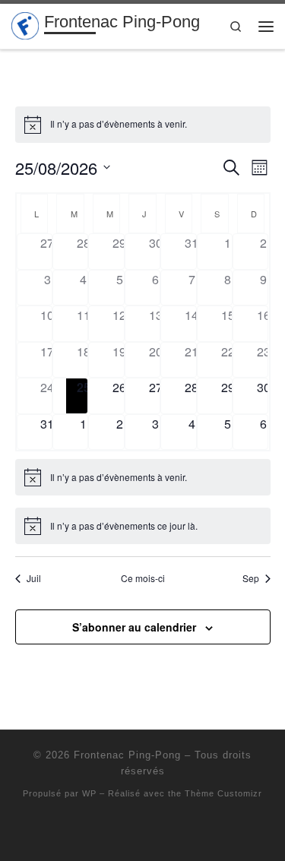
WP (89, 793)
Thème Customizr (223, 793)
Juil (34, 578)
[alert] (143, 124)
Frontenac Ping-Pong (127, 755)
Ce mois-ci (143, 578)
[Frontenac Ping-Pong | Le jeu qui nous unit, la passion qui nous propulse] (25, 24)
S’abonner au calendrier (134, 627)
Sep (250, 578)
